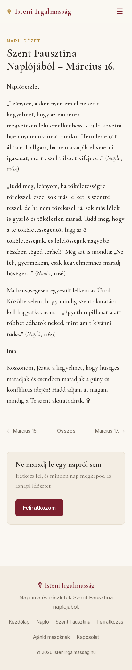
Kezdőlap (19, 622)
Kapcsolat (88, 637)
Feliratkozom (39, 507)
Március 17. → (110, 431)
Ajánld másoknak (51, 637)
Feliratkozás (110, 622)
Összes (66, 431)
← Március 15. (22, 431)
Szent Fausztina (73, 622)
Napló (42, 622)
